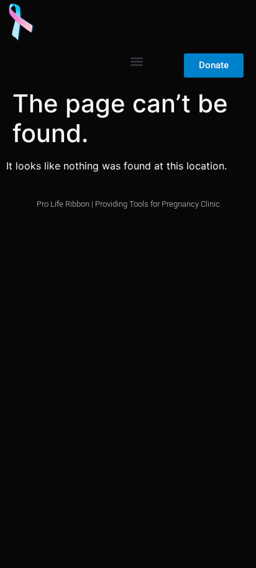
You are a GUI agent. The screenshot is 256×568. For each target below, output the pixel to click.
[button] (136, 61)
